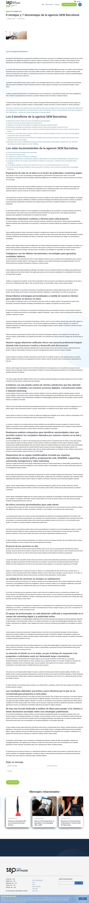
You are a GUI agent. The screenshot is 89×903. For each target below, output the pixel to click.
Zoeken (79, 883)
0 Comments (21, 18)
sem (20, 11)
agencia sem (9, 11)
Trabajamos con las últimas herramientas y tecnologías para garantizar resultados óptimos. (32, 125)
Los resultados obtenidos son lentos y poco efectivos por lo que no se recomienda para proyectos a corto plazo (38, 165)
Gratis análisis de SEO (69, 4)
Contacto (57, 4)
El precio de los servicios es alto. (16, 154)
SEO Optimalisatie (37, 880)
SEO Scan (35, 890)
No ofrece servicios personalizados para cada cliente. (22, 152)
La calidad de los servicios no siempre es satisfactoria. (22, 156)
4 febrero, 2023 (11, 18)
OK (83, 898)
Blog (43, 4)
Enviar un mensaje (12, 782)
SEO (33, 884)
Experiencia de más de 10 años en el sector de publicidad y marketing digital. (28, 121)
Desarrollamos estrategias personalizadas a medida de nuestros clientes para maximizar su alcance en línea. (37, 127)
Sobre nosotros (49, 4)
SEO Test (35, 888)
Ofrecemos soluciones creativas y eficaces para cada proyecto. (24, 123)
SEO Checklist (36, 886)
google (16, 11)
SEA (33, 882)
